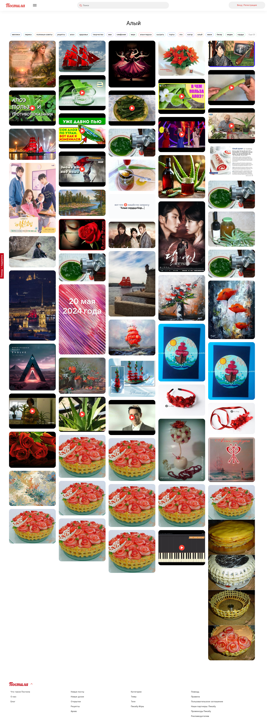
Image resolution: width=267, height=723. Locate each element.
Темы (133, 696)
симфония (121, 34)
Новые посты (77, 692)
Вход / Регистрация (247, 5)
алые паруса (146, 34)
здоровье (83, 34)
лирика (28, 34)
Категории (136, 692)
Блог (13, 701)
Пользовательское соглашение (207, 701)
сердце (241, 34)
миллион (16, 34)
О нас (13, 696)
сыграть (160, 34)
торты (172, 34)
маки (209, 34)
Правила (195, 696)
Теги (133, 701)
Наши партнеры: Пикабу (203, 706)
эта (180, 34)
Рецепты (75, 706)
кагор (190, 34)
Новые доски (77, 696)
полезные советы (44, 34)
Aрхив (74, 711)
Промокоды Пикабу (201, 711)
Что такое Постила (20, 692)
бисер (219, 34)
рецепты (61, 34)
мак (110, 34)
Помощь (195, 692)
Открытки (76, 701)
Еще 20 (252, 34)
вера (133, 34)
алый (199, 34)
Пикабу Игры (137, 706)
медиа (230, 34)
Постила (15, 5)
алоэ (72, 34)
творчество (98, 34)
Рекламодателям (200, 716)
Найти (156, 5)
